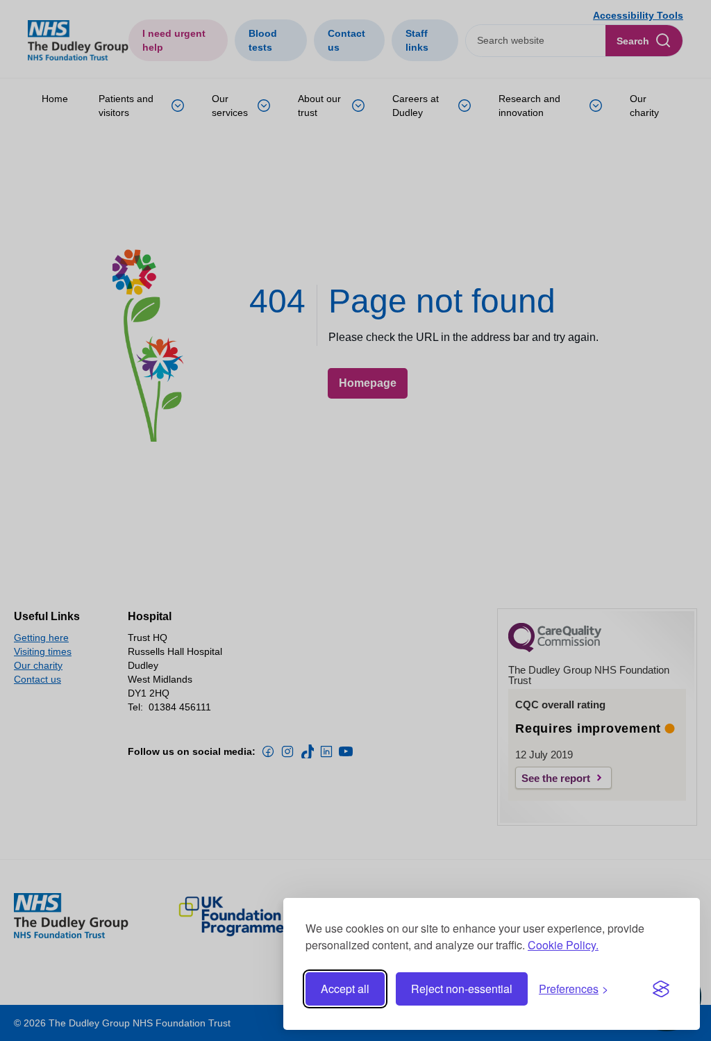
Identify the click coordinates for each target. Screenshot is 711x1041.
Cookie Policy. (563, 945)
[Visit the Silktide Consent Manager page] (661, 989)
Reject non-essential (461, 989)
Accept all (345, 989)
